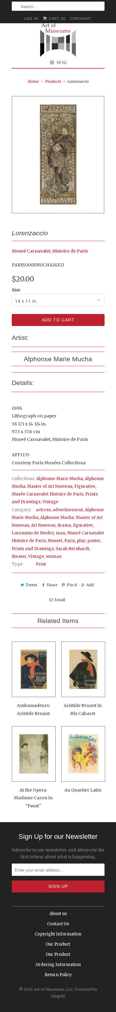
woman (54, 556)
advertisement (68, 509)
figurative (83, 525)
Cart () (57, 18)
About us (58, 913)
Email (59, 599)
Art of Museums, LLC (53, 989)
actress (43, 509)
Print (41, 564)
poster (93, 540)
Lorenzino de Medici (33, 533)
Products (53, 81)
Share (52, 585)
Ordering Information (58, 964)
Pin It (72, 585)
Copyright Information (58, 934)
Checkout (81, 18)
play (81, 540)
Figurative (84, 486)
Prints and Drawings (33, 548)
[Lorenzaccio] (58, 154)
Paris (69, 540)
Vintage (50, 501)
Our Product (58, 944)
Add (90, 585)
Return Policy (58, 974)
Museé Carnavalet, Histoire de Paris (50, 251)
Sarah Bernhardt (72, 548)
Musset (55, 540)
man (60, 533)
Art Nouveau (43, 525)
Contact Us (58, 923)
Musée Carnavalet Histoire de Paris (48, 494)
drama (64, 525)
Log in (31, 18)
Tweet (31, 585)
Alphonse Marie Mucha (59, 478)
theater (19, 556)
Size (16, 290)
